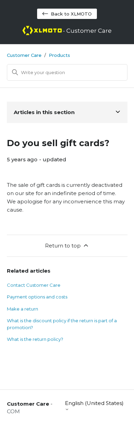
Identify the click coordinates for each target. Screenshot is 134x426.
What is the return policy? (35, 339)
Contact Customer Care (33, 285)
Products (59, 55)
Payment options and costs (37, 297)
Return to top (63, 245)
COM (13, 411)
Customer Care (24, 55)
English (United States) (94, 403)
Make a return (22, 309)
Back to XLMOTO (71, 14)
